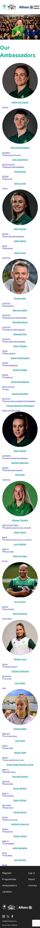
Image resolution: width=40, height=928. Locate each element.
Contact (32, 885)
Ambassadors (9, 885)
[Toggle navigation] (36, 7)
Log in (31, 872)
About (31, 879)
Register (7, 872)
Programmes (9, 879)
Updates (7, 891)
